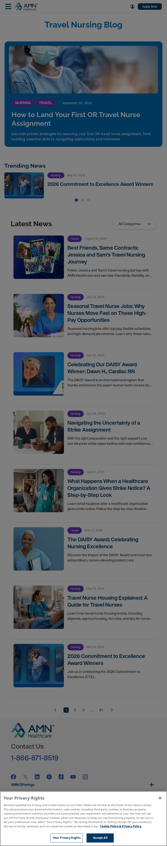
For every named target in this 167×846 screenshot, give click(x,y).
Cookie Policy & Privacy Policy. (121, 826)
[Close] (160, 798)
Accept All (100, 838)
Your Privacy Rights (66, 838)
